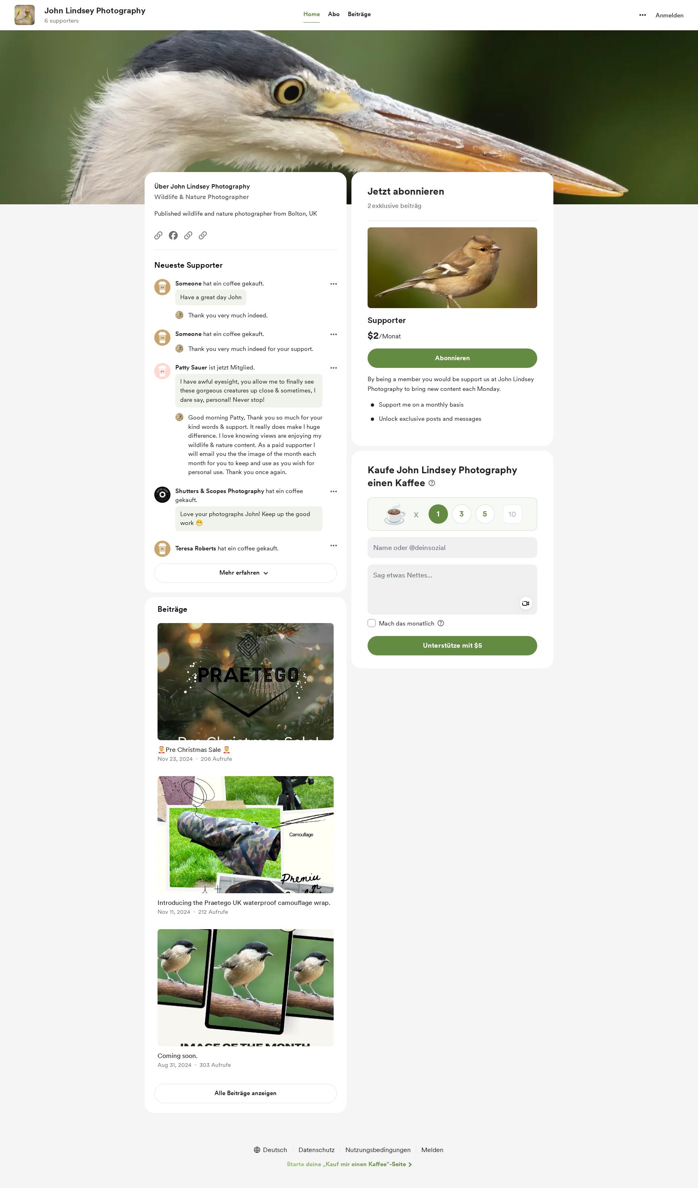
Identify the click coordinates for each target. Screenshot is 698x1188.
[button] (312, 14)
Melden (432, 1150)
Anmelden (669, 15)
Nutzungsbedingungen (378, 1150)
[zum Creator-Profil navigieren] (25, 15)
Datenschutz (317, 1150)
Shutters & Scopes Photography (219, 491)
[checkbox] (401, 623)
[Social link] (158, 235)
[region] (452, 309)
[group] (452, 325)
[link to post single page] (245, 694)
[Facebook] (173, 235)
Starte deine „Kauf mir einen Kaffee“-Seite (346, 1164)
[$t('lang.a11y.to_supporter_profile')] (179, 315)
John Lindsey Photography (94, 10)
